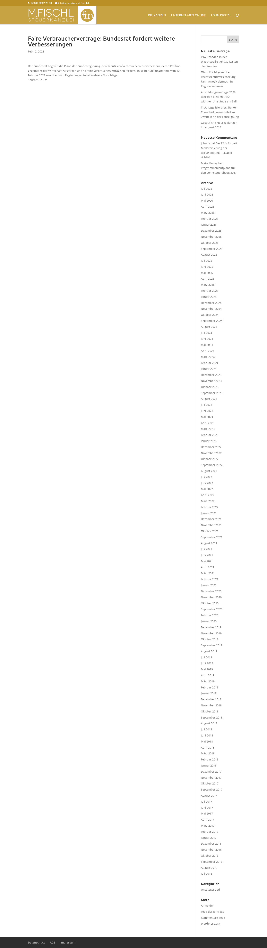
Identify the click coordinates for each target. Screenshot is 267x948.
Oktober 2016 (210, 855)
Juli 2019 (206, 657)
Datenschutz (36, 942)
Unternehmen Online (188, 15)
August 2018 (209, 723)
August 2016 (209, 868)
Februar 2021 (209, 579)
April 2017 (207, 819)
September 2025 (211, 249)
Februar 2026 (209, 219)
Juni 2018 (207, 735)
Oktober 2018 (210, 711)
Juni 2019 (207, 663)
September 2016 (211, 862)
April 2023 (207, 423)
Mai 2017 (207, 813)
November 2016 (211, 849)
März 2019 (208, 681)
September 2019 (211, 645)
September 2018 (211, 717)
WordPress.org (210, 923)
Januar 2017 (209, 838)
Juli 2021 (206, 549)
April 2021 (207, 567)
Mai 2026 (207, 200)
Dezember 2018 (211, 699)
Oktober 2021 (210, 531)
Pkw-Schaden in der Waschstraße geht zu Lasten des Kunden (219, 61)
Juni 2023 (207, 411)
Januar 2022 (209, 513)
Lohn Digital (221, 15)
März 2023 (208, 429)
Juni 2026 (207, 194)
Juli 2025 (206, 260)
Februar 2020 (209, 615)
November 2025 (211, 236)
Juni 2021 (207, 555)
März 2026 (208, 212)
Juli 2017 (206, 801)
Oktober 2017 (210, 783)
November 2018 (211, 705)
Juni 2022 (207, 483)
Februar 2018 (209, 759)
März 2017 (208, 825)
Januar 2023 (209, 441)
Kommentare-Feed (213, 918)
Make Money (209, 163)
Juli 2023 (206, 405)
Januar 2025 (209, 297)
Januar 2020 (209, 621)
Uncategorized (210, 889)
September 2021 (211, 537)
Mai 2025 (207, 273)
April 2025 (207, 278)
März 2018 (208, 753)
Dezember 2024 (211, 303)
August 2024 (209, 327)
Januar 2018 (209, 765)
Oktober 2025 (210, 243)
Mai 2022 (207, 489)
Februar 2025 (209, 291)
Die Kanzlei (157, 15)
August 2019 (209, 651)
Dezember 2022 (211, 447)
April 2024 (207, 351)
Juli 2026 (206, 188)
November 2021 (211, 525)
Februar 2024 (209, 363)
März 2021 (208, 573)
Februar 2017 (209, 831)
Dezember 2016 (211, 843)
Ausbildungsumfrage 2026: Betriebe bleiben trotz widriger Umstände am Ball (219, 96)
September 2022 (211, 465)
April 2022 (207, 495)
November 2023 (211, 381)
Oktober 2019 (210, 639)
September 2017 (211, 789)
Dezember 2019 (211, 627)
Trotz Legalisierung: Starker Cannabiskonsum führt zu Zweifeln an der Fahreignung (220, 112)
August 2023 (209, 399)
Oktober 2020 (210, 603)
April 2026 (207, 206)
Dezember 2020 (211, 591)
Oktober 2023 (210, 387)
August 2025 (209, 254)
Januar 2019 (209, 693)
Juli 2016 (206, 873)
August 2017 (209, 795)
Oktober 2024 (210, 315)
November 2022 (211, 453)
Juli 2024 (206, 333)
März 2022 (208, 501)
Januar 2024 (209, 369)
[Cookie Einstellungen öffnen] (8, 943)
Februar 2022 (209, 507)
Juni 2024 (207, 339)
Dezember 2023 (211, 375)
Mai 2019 (207, 669)
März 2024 (208, 357)
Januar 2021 (209, 585)
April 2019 (207, 675)
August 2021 (209, 543)
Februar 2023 (209, 435)
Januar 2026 (209, 224)
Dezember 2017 (211, 771)
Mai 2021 (207, 561)
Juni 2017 (207, 807)
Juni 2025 (207, 267)
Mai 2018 (207, 741)
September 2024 (211, 321)
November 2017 (211, 777)
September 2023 (211, 393)
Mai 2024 (207, 345)
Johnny (205, 143)
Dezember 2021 (211, 519)
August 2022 (209, 471)
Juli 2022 (206, 477)
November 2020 (211, 597)
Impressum (67, 942)
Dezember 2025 (211, 230)
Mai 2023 (207, 417)
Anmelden (207, 905)
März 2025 (208, 284)
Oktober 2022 (210, 459)
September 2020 (211, 609)
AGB (52, 942)
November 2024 (211, 308)
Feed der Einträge (212, 911)
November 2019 (211, 633)
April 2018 (207, 747)
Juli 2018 (206, 729)
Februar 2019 (209, 687)
